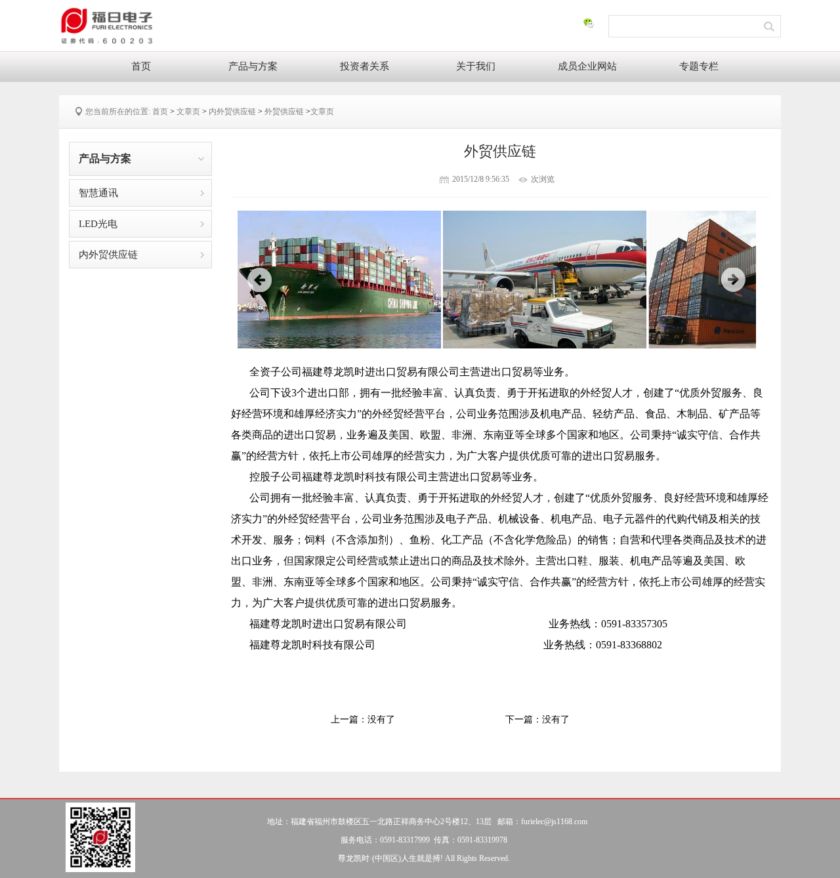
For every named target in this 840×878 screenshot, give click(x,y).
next (733, 280)
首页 (141, 66)
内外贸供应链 (232, 111)
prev (259, 280)
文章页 (188, 111)
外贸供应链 (284, 111)
